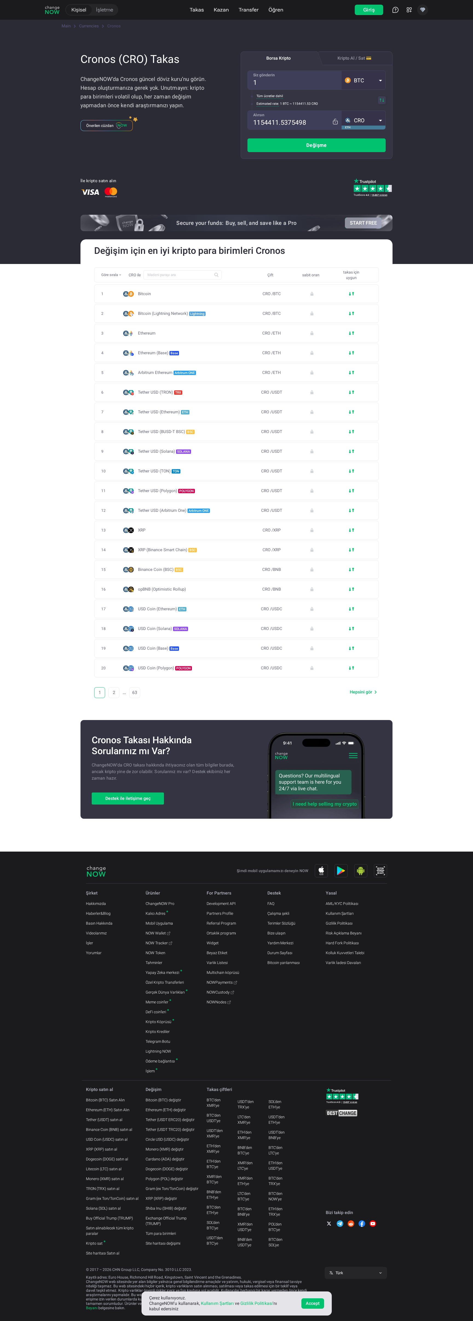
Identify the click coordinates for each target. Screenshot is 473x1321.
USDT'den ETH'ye (277, 1120)
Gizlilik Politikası (339, 923)
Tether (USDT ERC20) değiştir (170, 1119)
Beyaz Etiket (217, 953)
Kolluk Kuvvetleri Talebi (345, 953)
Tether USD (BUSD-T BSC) (166, 431)
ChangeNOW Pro (160, 903)
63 (134, 692)
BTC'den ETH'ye (214, 1210)
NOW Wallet (156, 933)
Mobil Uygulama (159, 923)
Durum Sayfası (279, 953)
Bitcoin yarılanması (283, 962)
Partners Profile (220, 913)
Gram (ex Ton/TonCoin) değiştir (172, 1188)
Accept (313, 1303)
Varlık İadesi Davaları (343, 962)
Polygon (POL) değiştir (164, 1179)
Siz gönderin (264, 75)
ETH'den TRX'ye (275, 1212)
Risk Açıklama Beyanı (344, 933)
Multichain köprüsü (223, 972)
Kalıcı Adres (155, 913)
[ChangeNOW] (52, 9)
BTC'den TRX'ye (275, 1181)
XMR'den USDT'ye (245, 1227)
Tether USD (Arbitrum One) (173, 510)
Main (66, 26)
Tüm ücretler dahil (269, 96)
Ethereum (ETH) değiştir (166, 1110)
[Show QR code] (380, 870)
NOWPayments (220, 982)
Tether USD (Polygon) (166, 490)
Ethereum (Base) (158, 352)
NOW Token (155, 953)
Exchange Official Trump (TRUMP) (166, 1221)
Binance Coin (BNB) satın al (109, 1129)
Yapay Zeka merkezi (162, 972)
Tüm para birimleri (161, 1233)
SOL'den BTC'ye (213, 1225)
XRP (141, 530)
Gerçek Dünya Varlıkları (165, 992)
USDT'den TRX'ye (246, 1104)
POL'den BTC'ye (275, 1227)
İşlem (150, 1071)
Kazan (221, 10)
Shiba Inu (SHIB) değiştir (166, 1208)
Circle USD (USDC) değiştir (167, 1139)
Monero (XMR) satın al (105, 1179)
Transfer (249, 10)
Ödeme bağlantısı (160, 1061)
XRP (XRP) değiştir (161, 1198)
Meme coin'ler (157, 1002)
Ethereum (146, 333)
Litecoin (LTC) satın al (104, 1169)
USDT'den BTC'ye (215, 1240)
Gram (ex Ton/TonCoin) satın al (112, 1198)
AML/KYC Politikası (342, 903)
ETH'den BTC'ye (214, 1164)
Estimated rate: (267, 104)
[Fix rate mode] (335, 121)
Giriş (369, 10)
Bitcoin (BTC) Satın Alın (105, 1100)
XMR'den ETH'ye (245, 1181)
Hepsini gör (361, 692)
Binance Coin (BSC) (160, 569)
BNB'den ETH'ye (214, 1195)
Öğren (276, 10)
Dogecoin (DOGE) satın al (107, 1159)
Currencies (89, 26)
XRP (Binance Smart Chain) (167, 549)
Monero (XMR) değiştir (165, 1149)
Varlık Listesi (217, 962)
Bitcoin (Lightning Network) (171, 313)
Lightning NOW (158, 1051)
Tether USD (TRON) (159, 392)
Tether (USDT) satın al (104, 1119)
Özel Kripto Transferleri (165, 982)
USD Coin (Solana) (162, 628)
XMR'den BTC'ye (214, 1179)
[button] (363, 80)
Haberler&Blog (98, 913)
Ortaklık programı (221, 933)
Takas (197, 10)
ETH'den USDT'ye (275, 1166)
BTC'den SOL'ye (275, 1242)
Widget (213, 943)
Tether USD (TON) (158, 471)
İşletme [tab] (104, 10)
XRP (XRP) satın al (101, 1149)
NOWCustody (218, 992)
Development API (221, 903)
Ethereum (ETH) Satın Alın (107, 1110)
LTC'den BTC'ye (244, 1196)
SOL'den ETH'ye (275, 1104)
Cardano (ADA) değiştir (165, 1159)
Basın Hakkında (99, 923)
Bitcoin (144, 294)
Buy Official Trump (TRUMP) (109, 1218)
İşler (89, 943)
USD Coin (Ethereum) (161, 608)
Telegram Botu (158, 1041)
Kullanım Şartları (340, 913)
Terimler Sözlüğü (281, 923)
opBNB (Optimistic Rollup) (162, 589)
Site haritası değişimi (163, 1243)
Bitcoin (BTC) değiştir (163, 1100)
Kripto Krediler (158, 1031)
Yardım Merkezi (280, 943)
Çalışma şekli (278, 913)
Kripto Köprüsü (158, 1022)
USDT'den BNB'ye (277, 1135)
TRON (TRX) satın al (102, 1188)
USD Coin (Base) (158, 648)
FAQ (270, 903)
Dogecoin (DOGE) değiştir (167, 1169)
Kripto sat (94, 1243)
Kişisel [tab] (78, 10)
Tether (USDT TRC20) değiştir (170, 1129)
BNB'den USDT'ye (245, 1242)
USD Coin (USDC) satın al (107, 1139)
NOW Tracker (157, 943)
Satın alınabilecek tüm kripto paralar (110, 1231)
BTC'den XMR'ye (214, 1103)
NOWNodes (216, 1002)
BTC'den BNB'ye (245, 1212)
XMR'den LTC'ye (245, 1166)
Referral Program (221, 923)
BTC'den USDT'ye (214, 1118)
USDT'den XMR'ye (215, 1133)
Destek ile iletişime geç (128, 798)
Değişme (316, 145)
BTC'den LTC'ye (275, 1150)
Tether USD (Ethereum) (163, 412)
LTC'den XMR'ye (244, 1120)
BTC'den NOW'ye (275, 1196)
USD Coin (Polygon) (164, 668)
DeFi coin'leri (156, 1012)
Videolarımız (96, 933)
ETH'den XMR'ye (214, 1149)
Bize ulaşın (276, 933)
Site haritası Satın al (102, 1253)
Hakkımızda (96, 903)
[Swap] (382, 100)
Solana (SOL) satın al (103, 1208)
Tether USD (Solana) (164, 451)
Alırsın (258, 115)
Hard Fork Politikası (342, 943)
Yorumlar (94, 953)
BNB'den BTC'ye (245, 1150)
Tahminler (154, 962)
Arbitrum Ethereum (166, 372)
